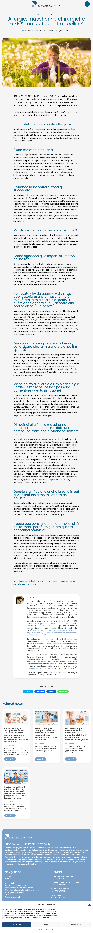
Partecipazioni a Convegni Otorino (19, 888)
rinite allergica (19, 584)
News (39, 14)
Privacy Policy (51, 930)
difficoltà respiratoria (38, 581)
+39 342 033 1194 (58, 897)
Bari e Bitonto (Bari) (59, 672)
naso (50, 581)
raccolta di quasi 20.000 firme (42, 623)
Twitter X (28, 692)
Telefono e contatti (13, 897)
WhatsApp (63, 692)
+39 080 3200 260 (58, 885)
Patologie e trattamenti (14, 892)
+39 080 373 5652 (58, 891)
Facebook (40, 692)
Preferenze (76, 924)
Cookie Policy (40, 930)
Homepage (9, 876)
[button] (89, 904)
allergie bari (23, 581)
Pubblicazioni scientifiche (15, 885)
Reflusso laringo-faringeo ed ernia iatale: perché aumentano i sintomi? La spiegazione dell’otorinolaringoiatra (76, 734)
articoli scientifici (52, 643)
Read (8, 759)
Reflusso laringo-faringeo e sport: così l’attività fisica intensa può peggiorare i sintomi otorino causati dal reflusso (46, 734)
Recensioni (9, 883)
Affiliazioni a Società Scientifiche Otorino (22, 890)
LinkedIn (51, 692)
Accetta (17, 924)
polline (72, 581)
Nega (46, 924)
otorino (55, 581)
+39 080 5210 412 (58, 878)
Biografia (8, 878)
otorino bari (64, 581)
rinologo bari (31, 584)
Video (7, 881)
